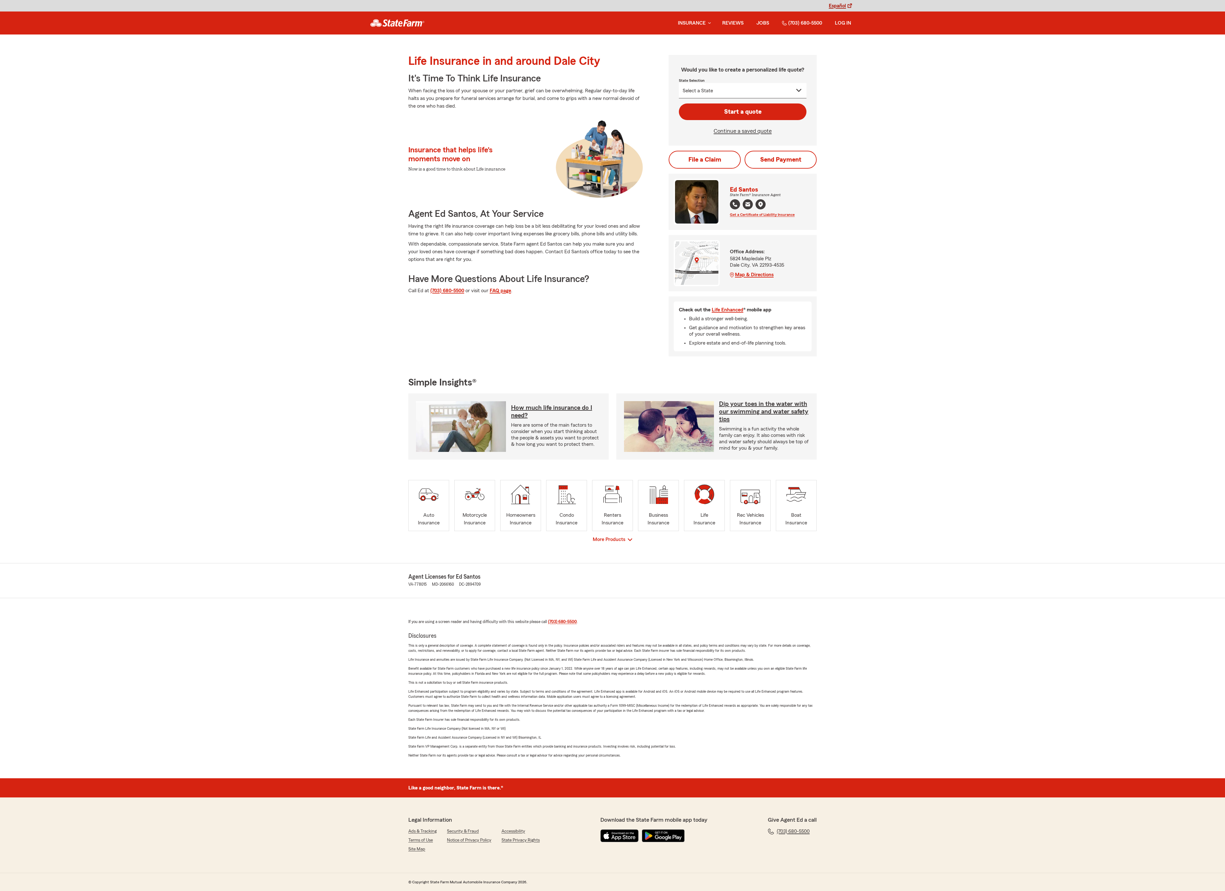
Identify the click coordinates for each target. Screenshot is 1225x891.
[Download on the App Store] (619, 835)
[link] (397, 23)
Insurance (692, 23)
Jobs (762, 23)
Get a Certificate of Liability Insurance (762, 215)
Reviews (733, 23)
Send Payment (780, 159)
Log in (843, 23)
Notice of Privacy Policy (469, 840)
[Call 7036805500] (735, 204)
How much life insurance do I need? (551, 412)
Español (837, 5)
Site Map (416, 849)
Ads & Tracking (422, 831)
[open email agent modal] (748, 205)
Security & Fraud (463, 831)
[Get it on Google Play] (663, 835)
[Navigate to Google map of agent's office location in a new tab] (760, 204)
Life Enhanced (727, 309)
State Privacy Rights (520, 840)
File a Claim (704, 159)
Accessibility (513, 831)
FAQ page (500, 290)
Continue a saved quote (743, 131)
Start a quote (742, 112)
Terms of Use (420, 840)
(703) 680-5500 (805, 23)
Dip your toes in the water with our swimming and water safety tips (763, 412)
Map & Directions (754, 274)
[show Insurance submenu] (708, 23)
